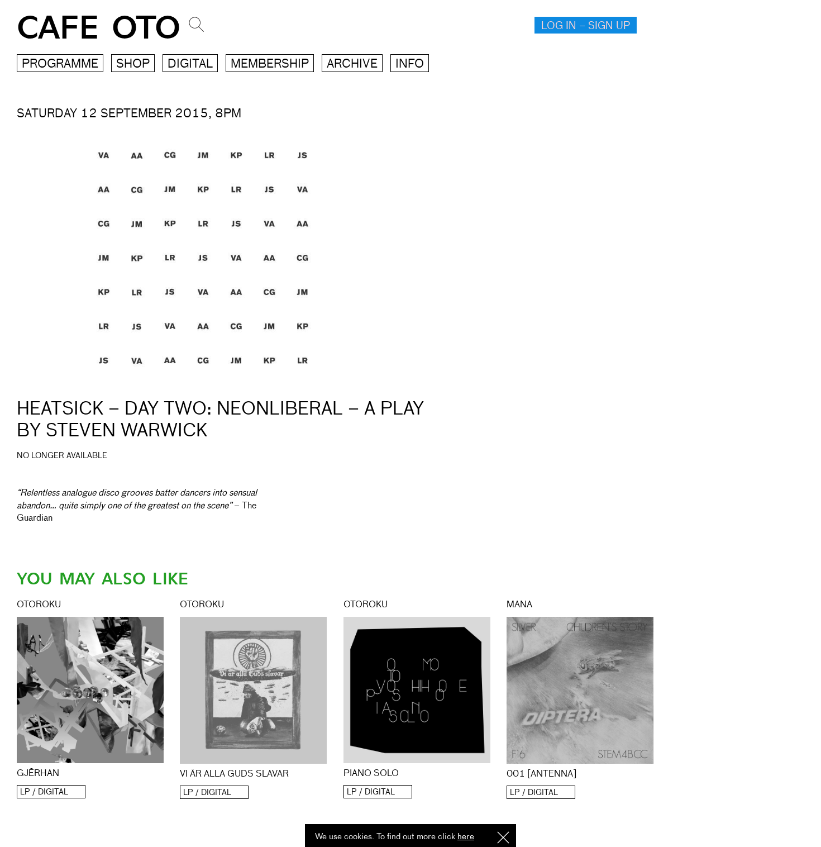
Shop (133, 64)
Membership (270, 64)
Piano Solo (371, 773)
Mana (519, 605)
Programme (60, 64)
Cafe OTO (98, 28)
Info (409, 64)
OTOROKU (39, 605)
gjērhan (38, 773)
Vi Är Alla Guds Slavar (234, 774)
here (465, 836)
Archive (352, 64)
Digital (190, 64)
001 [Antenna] (541, 774)
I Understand (503, 838)
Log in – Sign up (585, 26)
